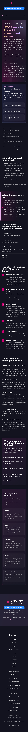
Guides (14, 656)
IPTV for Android (14, 681)
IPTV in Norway (14, 707)
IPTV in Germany (14, 700)
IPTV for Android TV (14, 685)
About (14, 643)
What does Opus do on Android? (11, 130)
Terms (14, 663)
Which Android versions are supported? (13, 462)
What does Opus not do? (9, 133)
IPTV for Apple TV (14, 678)
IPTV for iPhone (14, 671)
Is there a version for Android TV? (13, 469)
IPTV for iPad (14, 675)
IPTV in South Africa (14, 697)
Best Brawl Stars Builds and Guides (14, 721)
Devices (8, 15)
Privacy (14, 666)
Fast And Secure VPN (14, 725)
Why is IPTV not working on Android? (12, 146)
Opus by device (14, 619)
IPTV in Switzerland (14, 710)
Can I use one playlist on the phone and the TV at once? (13, 475)
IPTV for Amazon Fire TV (14, 688)
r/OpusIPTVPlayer (14, 649)
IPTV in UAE (14, 693)
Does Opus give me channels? (14, 457)
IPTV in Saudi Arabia (14, 703)
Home (3, 15)
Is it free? (8, 481)
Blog (14, 646)
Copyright (14, 659)
